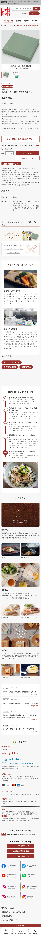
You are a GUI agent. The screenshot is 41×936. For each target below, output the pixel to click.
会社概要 (6, 933)
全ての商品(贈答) (10, 367)
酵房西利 (18, 21)
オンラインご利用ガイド (9, 920)
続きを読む (34, 694)
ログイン (34, 13)
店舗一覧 (35, 933)
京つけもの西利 (8, 21)
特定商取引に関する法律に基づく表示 (13, 912)
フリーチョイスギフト (12, 362)
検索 (36, 8)
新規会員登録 (25, 13)
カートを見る (27, 933)
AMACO (34, 21)
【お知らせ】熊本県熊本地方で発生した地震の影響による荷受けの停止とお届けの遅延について (23, 2)
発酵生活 (27, 21)
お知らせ (13, 933)
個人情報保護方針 (7, 916)
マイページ (20, 933)
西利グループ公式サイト (9, 908)
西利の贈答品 (26, 367)
